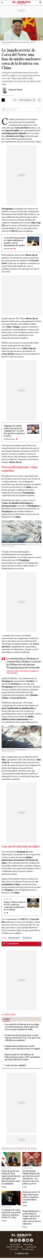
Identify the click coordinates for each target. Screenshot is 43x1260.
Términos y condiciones (14, 1247)
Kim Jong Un (27, 938)
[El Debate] (21, 2)
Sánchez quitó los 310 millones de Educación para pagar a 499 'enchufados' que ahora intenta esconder (22, 1057)
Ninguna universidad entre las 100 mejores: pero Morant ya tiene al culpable (22, 1047)
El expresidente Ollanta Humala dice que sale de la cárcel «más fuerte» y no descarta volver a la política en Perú (31, 1177)
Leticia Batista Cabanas (9, 439)
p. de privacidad (31, 1247)
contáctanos (27, 1244)
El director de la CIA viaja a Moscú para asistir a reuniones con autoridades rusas (31, 1197)
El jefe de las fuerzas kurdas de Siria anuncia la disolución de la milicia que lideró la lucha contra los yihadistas (11, 1177)
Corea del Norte (14, 938)
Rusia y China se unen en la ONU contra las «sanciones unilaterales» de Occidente (15, 906)
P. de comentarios (27, 1249)
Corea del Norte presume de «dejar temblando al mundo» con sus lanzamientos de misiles (15, 242)
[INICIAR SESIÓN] (40, 2)
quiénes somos (15, 1244)
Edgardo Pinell (15, 89)
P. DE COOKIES (14, 1249)
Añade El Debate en (25, 100)
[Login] (40, 2)
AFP (5, 913)
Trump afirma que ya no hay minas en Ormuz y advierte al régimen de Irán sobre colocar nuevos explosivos (31, 1217)
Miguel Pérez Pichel (8, 248)
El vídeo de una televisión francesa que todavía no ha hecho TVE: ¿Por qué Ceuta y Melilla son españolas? (22, 1037)
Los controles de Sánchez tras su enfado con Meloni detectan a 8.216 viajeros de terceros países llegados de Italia (22, 1027)
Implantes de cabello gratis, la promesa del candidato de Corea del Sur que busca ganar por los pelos (14, 431)
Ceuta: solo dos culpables (15, 1065)
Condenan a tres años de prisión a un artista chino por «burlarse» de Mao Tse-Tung (11, 1214)
